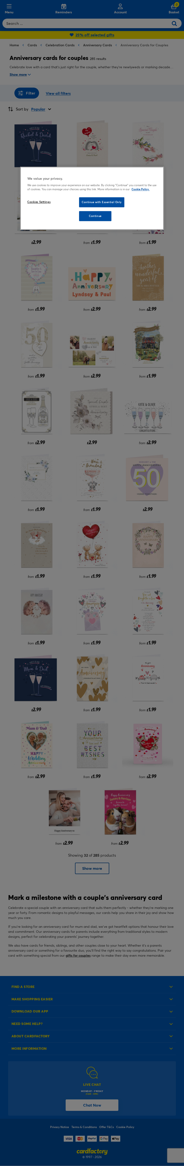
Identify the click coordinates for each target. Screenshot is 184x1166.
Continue (95, 216)
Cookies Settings (39, 202)
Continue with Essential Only (102, 202)
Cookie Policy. (141, 189)
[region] (92, 198)
